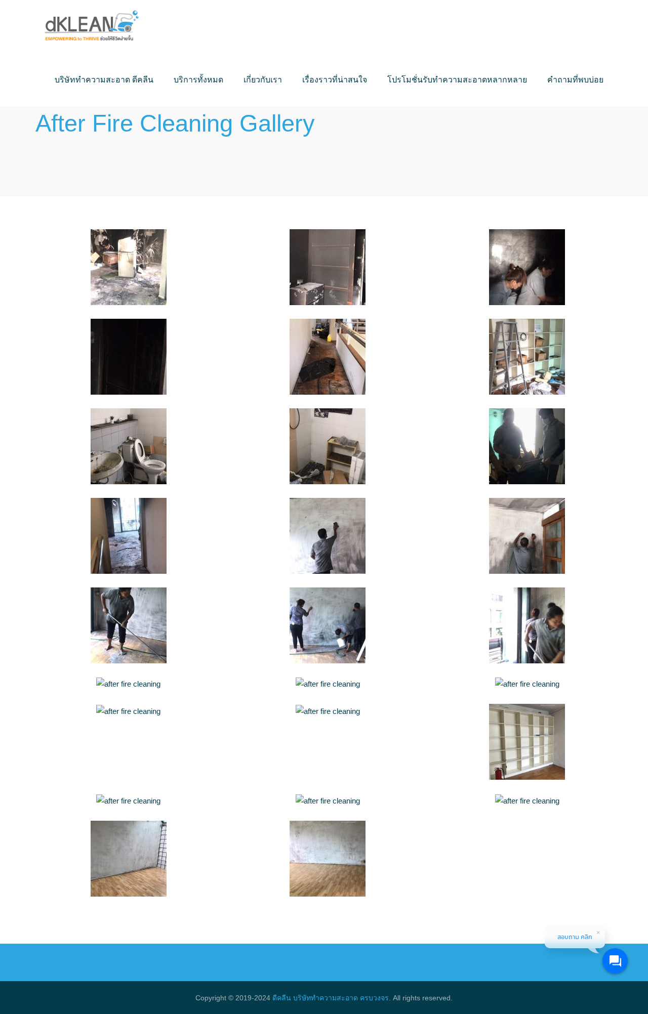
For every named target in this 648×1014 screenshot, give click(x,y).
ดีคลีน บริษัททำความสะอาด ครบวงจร (330, 998)
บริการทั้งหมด (198, 79)
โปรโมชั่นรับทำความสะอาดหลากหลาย (457, 79)
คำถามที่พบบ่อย (575, 79)
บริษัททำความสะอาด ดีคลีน (104, 79)
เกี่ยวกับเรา (263, 79)
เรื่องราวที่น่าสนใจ (334, 79)
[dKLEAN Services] (91, 26)
